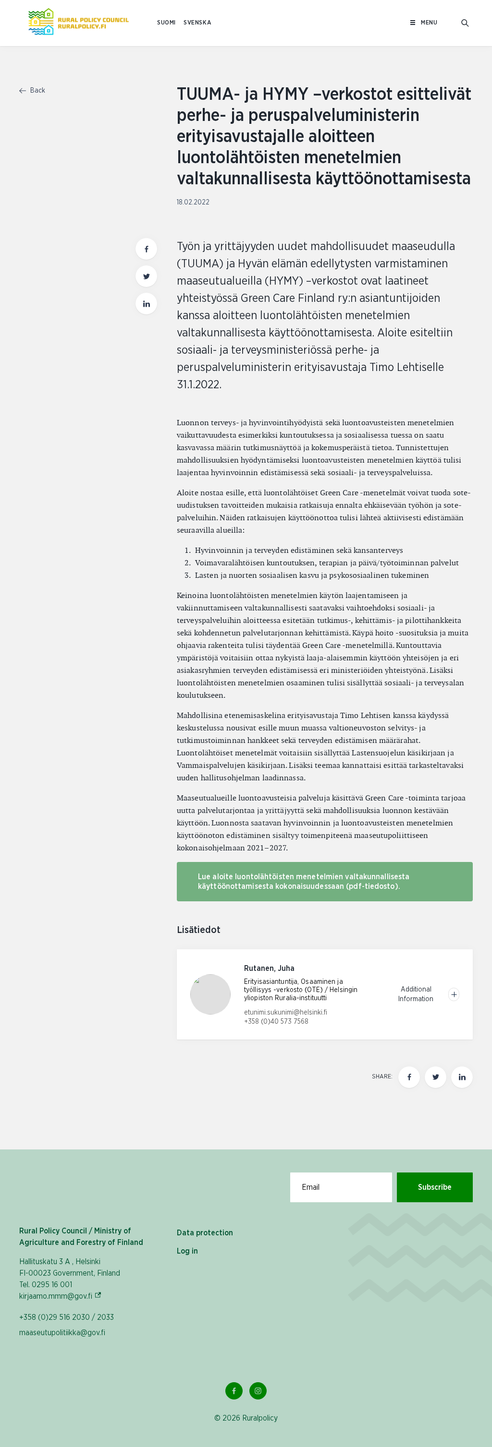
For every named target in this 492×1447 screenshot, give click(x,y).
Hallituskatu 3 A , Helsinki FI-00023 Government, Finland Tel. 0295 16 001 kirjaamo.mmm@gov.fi (69, 1279)
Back (36, 90)
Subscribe (435, 1187)
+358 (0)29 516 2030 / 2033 (66, 1317)
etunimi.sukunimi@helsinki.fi (285, 1012)
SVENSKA (197, 23)
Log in (187, 1251)
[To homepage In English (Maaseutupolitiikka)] (78, 23)
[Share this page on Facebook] (146, 249)
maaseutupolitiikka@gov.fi (62, 1333)
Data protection (205, 1233)
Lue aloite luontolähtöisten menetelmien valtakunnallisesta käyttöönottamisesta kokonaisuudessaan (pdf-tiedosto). (303, 881)
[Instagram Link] (258, 1390)
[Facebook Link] (234, 1390)
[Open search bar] (465, 23)
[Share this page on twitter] (146, 276)
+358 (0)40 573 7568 (276, 1021)
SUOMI (166, 23)
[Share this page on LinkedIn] (146, 303)
